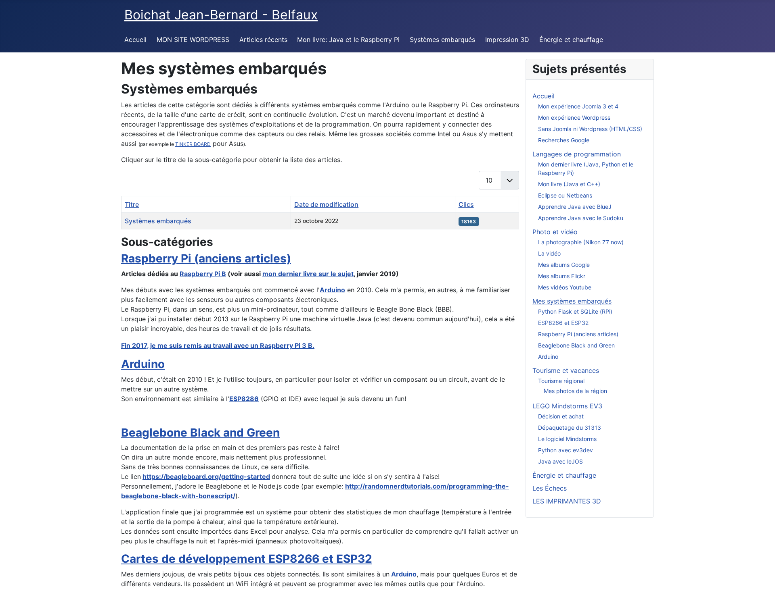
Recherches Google (563, 140)
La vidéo (549, 253)
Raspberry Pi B (203, 274)
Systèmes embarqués (442, 39)
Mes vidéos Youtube (564, 287)
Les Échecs (549, 488)
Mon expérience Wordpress (574, 117)
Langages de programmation (576, 154)
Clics (466, 204)
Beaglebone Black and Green (200, 432)
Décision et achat (561, 416)
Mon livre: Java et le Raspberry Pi (348, 39)
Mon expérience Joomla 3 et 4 (578, 106)
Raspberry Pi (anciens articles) (206, 258)
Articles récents (263, 39)
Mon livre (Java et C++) (569, 184)
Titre (132, 204)
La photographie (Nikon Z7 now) (581, 242)
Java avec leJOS (560, 461)
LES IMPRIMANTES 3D (566, 501)
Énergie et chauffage (571, 39)
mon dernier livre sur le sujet (308, 274)
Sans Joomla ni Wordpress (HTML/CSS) (590, 128)
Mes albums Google (564, 264)
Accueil (135, 39)
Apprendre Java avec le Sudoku (580, 217)
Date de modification (326, 204)
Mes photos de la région (575, 390)
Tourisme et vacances (565, 370)
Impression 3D (507, 39)
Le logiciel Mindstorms (567, 438)
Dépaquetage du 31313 (569, 427)
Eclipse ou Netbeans (565, 195)
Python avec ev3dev (565, 450)
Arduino (332, 290)
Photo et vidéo (555, 232)
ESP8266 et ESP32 (563, 322)
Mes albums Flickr (561, 276)
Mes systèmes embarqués (572, 301)
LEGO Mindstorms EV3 (567, 406)
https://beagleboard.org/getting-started (206, 476)
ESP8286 (244, 399)
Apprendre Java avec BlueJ (575, 206)
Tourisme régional (561, 380)
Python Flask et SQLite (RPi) (575, 311)
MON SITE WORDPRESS (193, 39)
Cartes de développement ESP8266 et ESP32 (246, 559)
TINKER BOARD (193, 144)
